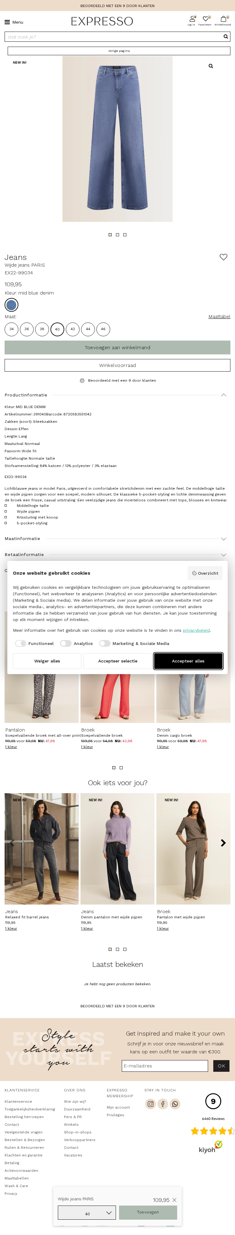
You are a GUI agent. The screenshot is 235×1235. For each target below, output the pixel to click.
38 (42, 329)
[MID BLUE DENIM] (11, 305)
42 (73, 329)
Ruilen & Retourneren (24, 1147)
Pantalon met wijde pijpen (181, 914)
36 (26, 329)
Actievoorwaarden (21, 1170)
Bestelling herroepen (24, 1117)
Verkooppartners (79, 1140)
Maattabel (219, 316)
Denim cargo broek (174, 732)
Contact (12, 1124)
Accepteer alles (188, 660)
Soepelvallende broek (102, 732)
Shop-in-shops (77, 1132)
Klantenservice (18, 1101)
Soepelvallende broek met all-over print (36, 732)
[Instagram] (150, 1105)
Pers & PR (73, 1117)
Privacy (11, 1193)
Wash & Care (16, 1186)
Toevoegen (148, 1212)
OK (221, 1066)
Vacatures (73, 1155)
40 (57, 329)
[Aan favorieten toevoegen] (223, 257)
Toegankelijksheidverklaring (29, 1109)
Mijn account (118, 1107)
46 (103, 329)
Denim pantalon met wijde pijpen (111, 914)
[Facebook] (163, 1105)
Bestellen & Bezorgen (25, 1140)
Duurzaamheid (77, 1109)
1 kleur (11, 747)
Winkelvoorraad (117, 365)
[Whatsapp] (175, 1105)
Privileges (115, 1115)
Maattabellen (17, 1178)
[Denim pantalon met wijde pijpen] (117, 849)
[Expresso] (99, 21)
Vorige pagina (119, 50)
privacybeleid (196, 630)
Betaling (12, 1163)
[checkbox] (33, 643)
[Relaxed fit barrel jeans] (42, 849)
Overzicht (208, 573)
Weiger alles (47, 660)
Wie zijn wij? (75, 1101)
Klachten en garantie (24, 1155)
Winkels (71, 1124)
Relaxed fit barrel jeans (27, 914)
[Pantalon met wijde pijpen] (193, 849)
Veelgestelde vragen (24, 1132)
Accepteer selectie (117, 660)
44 (88, 329)
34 (11, 329)
